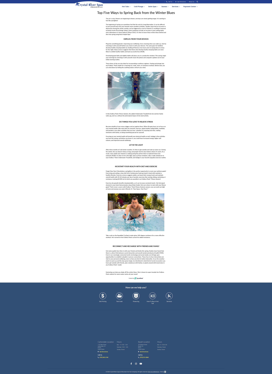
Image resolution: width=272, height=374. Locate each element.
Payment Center (189, 6)
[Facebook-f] (131, 363)
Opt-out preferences (153, 372)
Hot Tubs (125, 6)
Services (175, 6)
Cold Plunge (138, 6)
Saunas (164, 6)
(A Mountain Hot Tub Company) (128, 372)
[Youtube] (141, 363)
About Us (191, 2)
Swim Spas (152, 6)
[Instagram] (136, 363)
